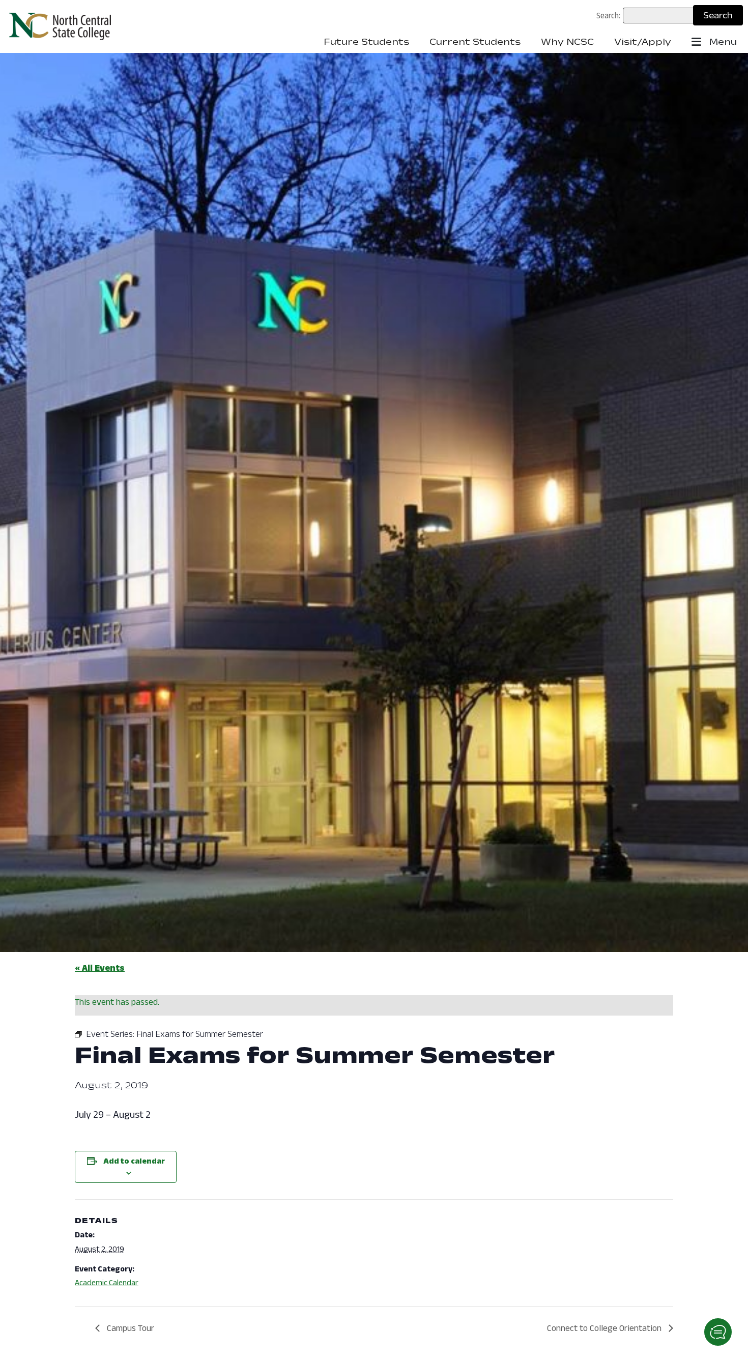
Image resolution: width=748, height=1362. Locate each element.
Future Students (366, 42)
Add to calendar (134, 1160)
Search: (608, 15)
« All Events (100, 968)
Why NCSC (567, 42)
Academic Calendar (106, 1282)
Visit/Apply (642, 42)
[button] (718, 1332)
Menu (722, 42)
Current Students (475, 42)
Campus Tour (129, 1328)
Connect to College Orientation (605, 1328)
